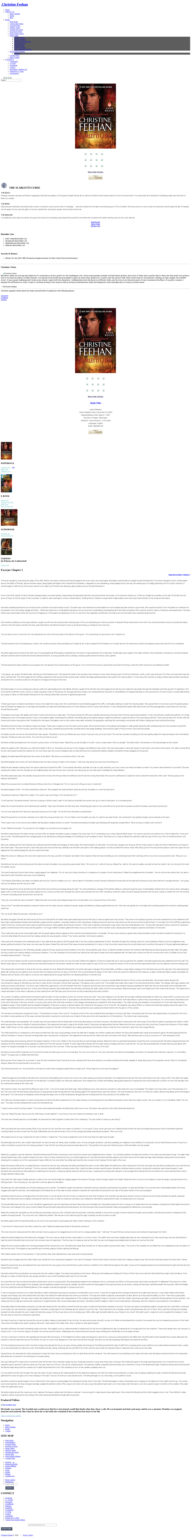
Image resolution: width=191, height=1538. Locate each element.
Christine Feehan (7, 1535)
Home (7, 10)
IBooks (7, 1474)
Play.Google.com (7, 506)
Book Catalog (14, 57)
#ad (13, 467)
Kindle (7, 1472)
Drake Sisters (10, 1448)
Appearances (14, 73)
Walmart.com (5, 471)
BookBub (8, 1508)
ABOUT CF (9, 12)
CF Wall (13, 63)
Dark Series (14, 22)
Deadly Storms (19, 38)
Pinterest (8, 1506)
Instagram (8, 1502)
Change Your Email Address (15, 1520)
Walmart (8, 1468)
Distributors (9, 1482)
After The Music (20, 48)
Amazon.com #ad (7, 502)
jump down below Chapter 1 (179, 575)
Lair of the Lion (19, 44)
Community (14, 61)
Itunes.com (5, 500)
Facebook (4, 300)
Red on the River (20, 40)
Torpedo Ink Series (16, 30)
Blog (11, 18)
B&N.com (4, 469)
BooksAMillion (10, 1466)
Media (12, 16)
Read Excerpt (95, 222)
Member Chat (95, 226)
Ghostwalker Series (16, 24)
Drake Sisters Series (17, 34)
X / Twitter (9, 1500)
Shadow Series (15, 28)
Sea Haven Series (16, 32)
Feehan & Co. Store (17, 71)
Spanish (17, 53)
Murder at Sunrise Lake (22, 42)
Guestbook (13, 65)
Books (7, 20)
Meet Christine (15, 14)
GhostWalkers (10, 1442)
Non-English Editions (17, 52)
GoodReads (4, 298)
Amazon (8, 1462)
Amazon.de (5, 565)
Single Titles (14, 36)
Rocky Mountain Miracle (23, 50)
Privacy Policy (28, 1535)
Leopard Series (15, 26)
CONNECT (9, 59)
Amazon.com (5, 467)
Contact (12, 67)
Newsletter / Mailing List (18, 69)
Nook (7, 1470)
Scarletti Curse (19, 46)
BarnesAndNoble (11, 1464)
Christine (14, 4)
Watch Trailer (95, 224)
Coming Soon (14, 55)
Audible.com (5, 534)
